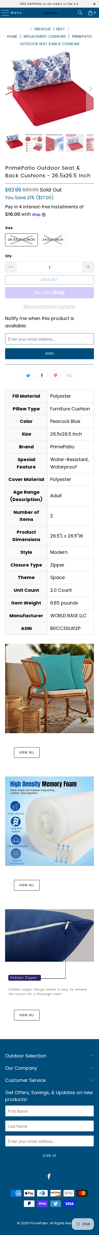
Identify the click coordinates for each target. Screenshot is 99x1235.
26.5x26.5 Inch (21, 239)
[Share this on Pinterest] (55, 375)
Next (61, 29)
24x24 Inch (52, 239)
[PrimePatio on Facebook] (49, 1177)
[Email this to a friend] (69, 375)
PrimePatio (39, 1223)
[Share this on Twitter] (28, 375)
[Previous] (9, 88)
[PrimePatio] (49, 13)
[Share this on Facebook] (41, 375)
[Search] (80, 13)
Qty (8, 255)
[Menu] (3, 13)
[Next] (90, 88)
